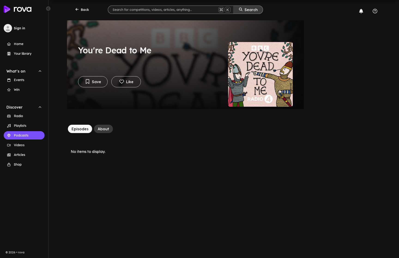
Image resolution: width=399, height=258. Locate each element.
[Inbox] (361, 11)
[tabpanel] (185, 151)
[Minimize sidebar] (48, 9)
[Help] (375, 11)
